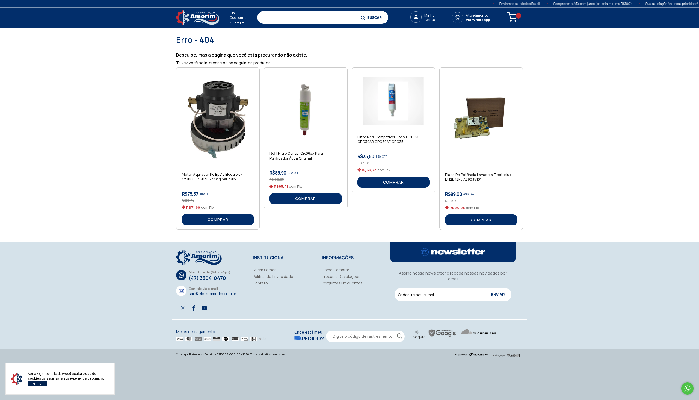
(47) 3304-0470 (207, 278)
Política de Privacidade (273, 276)
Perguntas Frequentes (342, 283)
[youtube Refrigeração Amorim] (204, 308)
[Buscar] (372, 17)
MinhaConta (429, 17)
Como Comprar (335, 269)
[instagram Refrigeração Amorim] (183, 308)
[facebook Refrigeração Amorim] (194, 308)
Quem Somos (265, 269)
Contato (260, 283)
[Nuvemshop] (472, 355)
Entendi (38, 383)
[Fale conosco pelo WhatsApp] (687, 388)
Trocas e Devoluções (341, 276)
